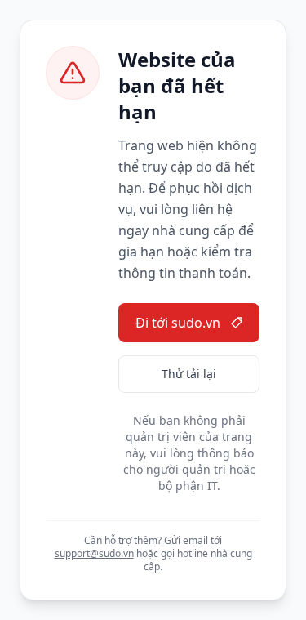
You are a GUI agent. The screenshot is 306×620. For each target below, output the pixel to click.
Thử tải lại (189, 373)
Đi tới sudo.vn (177, 323)
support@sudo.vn (94, 553)
